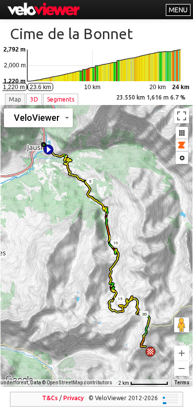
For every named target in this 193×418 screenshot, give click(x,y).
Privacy (73, 398)
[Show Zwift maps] (182, 145)
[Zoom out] (181, 368)
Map (15, 99)
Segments (60, 99)
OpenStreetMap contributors (79, 382)
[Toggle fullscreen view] (181, 115)
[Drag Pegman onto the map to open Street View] (181, 324)
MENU (178, 10)
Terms (182, 382)
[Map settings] (182, 158)
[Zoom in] (181, 353)
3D (34, 99)
